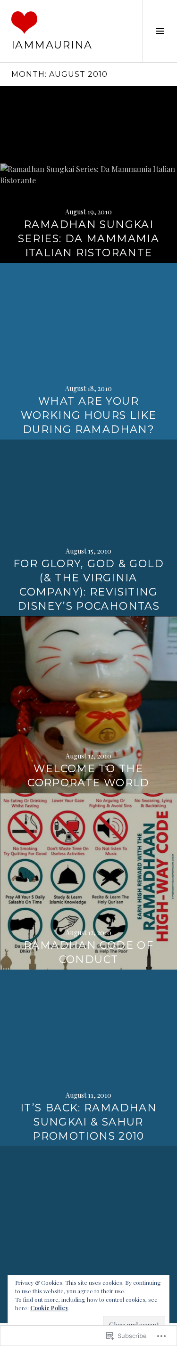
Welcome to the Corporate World (88, 775)
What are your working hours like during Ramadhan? (89, 415)
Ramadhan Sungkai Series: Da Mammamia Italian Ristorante (88, 238)
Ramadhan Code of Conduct (88, 952)
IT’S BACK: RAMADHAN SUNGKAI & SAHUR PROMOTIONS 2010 (88, 1121)
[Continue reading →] (88, 174)
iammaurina (52, 45)
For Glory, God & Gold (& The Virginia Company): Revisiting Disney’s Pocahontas (88, 584)
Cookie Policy (49, 1308)
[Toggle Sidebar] (160, 31)
